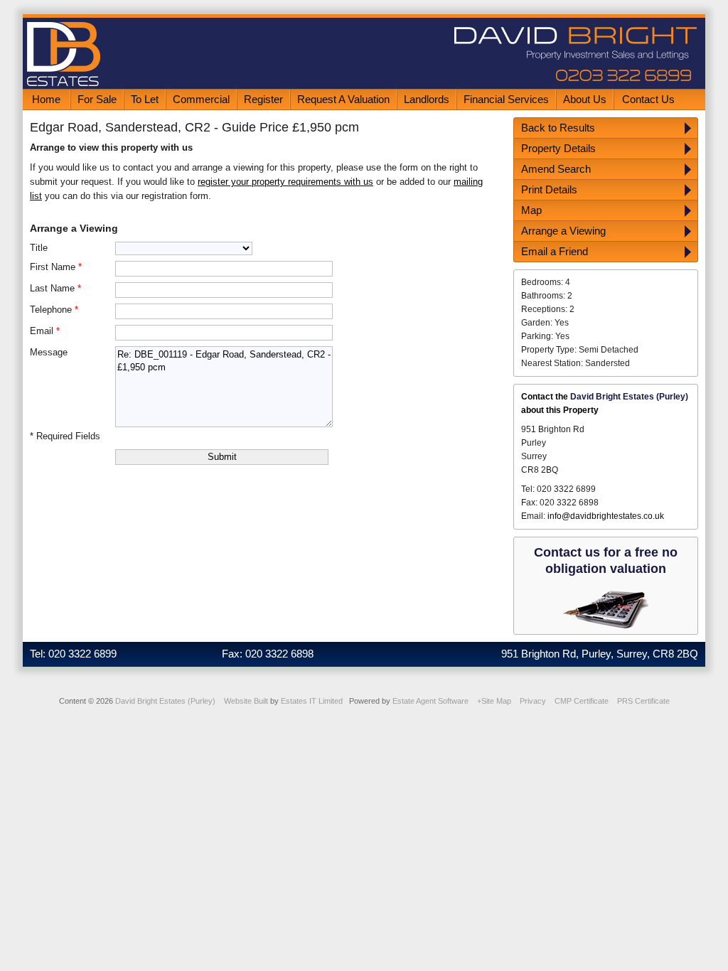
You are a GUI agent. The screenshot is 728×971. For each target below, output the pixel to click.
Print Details (549, 189)
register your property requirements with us (285, 181)
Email (45, 331)
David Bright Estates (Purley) (165, 701)
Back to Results (558, 128)
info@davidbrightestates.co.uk (605, 516)
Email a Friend (554, 251)
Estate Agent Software (430, 701)
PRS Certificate (643, 701)
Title (39, 247)
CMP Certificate (582, 701)
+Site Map (494, 701)
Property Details (558, 148)
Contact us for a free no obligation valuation (606, 560)
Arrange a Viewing (563, 231)
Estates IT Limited (312, 701)
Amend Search (556, 169)
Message (49, 352)
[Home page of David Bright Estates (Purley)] (364, 85)
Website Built (246, 701)
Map (531, 210)
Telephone (54, 309)
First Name (56, 267)
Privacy (533, 701)
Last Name (55, 288)
